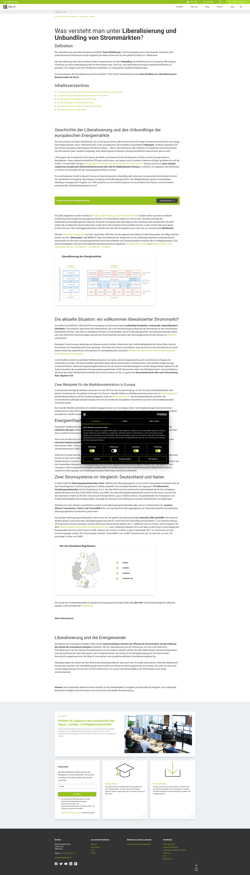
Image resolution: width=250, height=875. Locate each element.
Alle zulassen (153, 459)
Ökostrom (172, 335)
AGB (164, 856)
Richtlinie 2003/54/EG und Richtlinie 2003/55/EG (114, 215)
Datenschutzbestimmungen (70, 813)
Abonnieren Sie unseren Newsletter (139, 844)
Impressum (167, 853)
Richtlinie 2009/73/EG (161, 244)
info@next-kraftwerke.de (63, 857)
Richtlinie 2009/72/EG (136, 244)
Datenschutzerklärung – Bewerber (174, 850)
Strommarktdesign (70, 16)
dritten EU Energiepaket (74, 234)
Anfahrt (93, 853)
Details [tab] (125, 421)
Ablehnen (97, 459)
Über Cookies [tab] (154, 421)
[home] (9, 7)
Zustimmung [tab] (95, 421)
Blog (207, 7)
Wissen (219, 7)
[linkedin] (70, 863)
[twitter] (61, 863)
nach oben (196, 869)
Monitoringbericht (169, 393)
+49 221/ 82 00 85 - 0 (239, 2)
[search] (241, 7)
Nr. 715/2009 (103, 247)
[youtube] (65, 863)
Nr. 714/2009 (90, 247)
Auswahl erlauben (125, 459)
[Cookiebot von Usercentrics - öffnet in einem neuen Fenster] (158, 414)
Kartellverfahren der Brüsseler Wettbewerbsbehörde (83, 527)
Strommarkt (59, 16)
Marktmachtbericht (121, 396)
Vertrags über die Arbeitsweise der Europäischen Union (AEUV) (113, 163)
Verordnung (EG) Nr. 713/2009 (69, 247)
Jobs (232, 7)
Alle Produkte (95, 847)
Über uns (194, 7)
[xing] (75, 863)
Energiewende (83, 16)
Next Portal (193, 2)
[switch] (114, 450)
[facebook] (56, 863)
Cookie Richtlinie (169, 844)
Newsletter (210, 2)
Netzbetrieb (87, 606)
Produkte (179, 7)
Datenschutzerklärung (170, 847)
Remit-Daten (167, 859)
